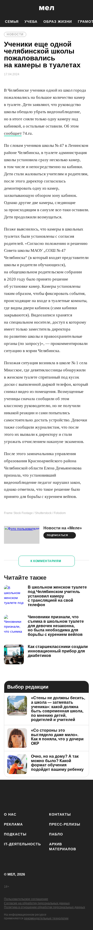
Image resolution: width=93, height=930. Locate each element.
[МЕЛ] (46, 8)
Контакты (60, 814)
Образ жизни (57, 22)
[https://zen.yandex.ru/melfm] (24, 795)
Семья (12, 22)
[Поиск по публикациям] (7, 8)
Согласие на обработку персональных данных (37, 903)
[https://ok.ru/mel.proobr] (82, 795)
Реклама (13, 824)
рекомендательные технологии (46, 918)
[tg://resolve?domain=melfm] (9, 795)
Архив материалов (62, 846)
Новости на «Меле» (62, 528)
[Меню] (86, 8)
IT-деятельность (22, 844)
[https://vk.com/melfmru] (38, 795)
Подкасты (15, 834)
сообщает (13, 133)
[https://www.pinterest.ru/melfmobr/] (67, 795)
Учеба (31, 22)
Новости (15, 34)
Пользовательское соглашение (26, 899)
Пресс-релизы (64, 824)
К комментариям (46, 561)
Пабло (56, 834)
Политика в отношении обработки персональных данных (44, 907)
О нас (10, 814)
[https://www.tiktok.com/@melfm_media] (53, 795)
